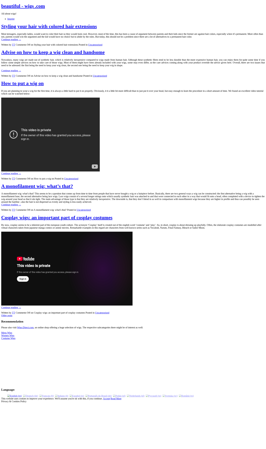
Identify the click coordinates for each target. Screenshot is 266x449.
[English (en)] (14, 395)
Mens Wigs (6, 332)
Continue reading (11, 39)
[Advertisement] (133, 363)
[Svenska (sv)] (170, 395)
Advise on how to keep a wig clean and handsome (53, 52)
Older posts (6, 315)
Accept (106, 398)
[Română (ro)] (186, 395)
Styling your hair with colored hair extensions (49, 26)
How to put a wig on (22, 83)
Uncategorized (95, 44)
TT (13, 44)
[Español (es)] (77, 395)
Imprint (10, 19)
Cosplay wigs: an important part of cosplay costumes (56, 217)
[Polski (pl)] (119, 395)
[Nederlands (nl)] (135, 395)
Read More (116, 398)
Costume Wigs (8, 338)
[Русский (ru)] (153, 395)
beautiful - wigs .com (23, 6)
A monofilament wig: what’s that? (37, 186)
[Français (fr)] (46, 395)
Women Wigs (7, 335)
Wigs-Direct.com (25, 327)
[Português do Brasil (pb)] (98, 395)
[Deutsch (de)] (30, 395)
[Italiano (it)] (61, 395)
